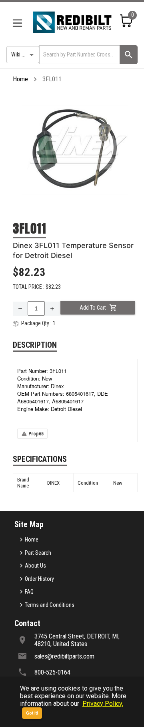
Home (20, 79)
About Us (35, 565)
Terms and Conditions (49, 605)
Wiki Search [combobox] (24, 54)
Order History (39, 579)
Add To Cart (93, 307)
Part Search (38, 553)
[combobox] (78, 55)
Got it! (32, 713)
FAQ (29, 591)
